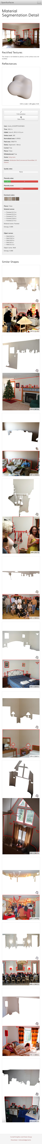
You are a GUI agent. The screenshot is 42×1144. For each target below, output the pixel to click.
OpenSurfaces (7, 2)
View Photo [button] (21, 119)
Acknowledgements (24, 1140)
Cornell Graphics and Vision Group (21, 1137)
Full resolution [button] (21, 114)
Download (14, 1140)
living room (12, 157)
